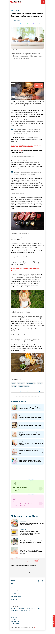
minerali (14, 386)
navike (20, 150)
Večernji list (13, 608)
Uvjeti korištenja (15, 621)
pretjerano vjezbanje (24, 386)
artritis (13, 383)
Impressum (13, 619)
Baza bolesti (14, 599)
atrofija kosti (21, 383)
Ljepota (13, 587)
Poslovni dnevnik (21, 608)
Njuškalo (38, 608)
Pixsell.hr (22, 610)
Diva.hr (28, 608)
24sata (12, 610)
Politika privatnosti (15, 623)
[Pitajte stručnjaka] (54, 621)
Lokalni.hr (33, 608)
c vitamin (40, 383)
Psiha (12, 583)
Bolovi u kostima (31, 383)
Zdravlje (13, 580)
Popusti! (17, 610)
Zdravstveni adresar (16, 596)
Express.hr (28, 610)
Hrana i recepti (15, 590)
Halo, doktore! (15, 593)
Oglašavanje (14, 617)
